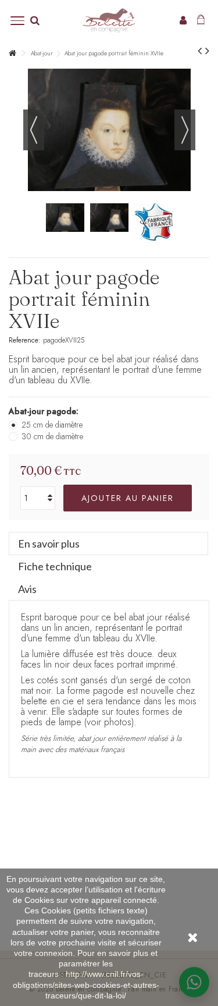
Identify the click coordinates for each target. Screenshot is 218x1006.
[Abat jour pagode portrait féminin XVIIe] (65, 217)
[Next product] (207, 51)
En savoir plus (49, 543)
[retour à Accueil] (12, 53)
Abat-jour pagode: (45, 411)
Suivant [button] (184, 130)
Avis (27, 589)
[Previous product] (200, 51)
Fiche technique (55, 566)
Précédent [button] (33, 130)
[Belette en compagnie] (109, 20)
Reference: (25, 340)
